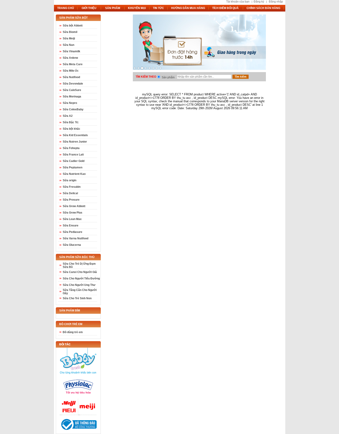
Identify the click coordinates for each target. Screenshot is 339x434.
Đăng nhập (276, 1)
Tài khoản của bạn (238, 1)
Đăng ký (259, 1)
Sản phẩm (168, 77)
